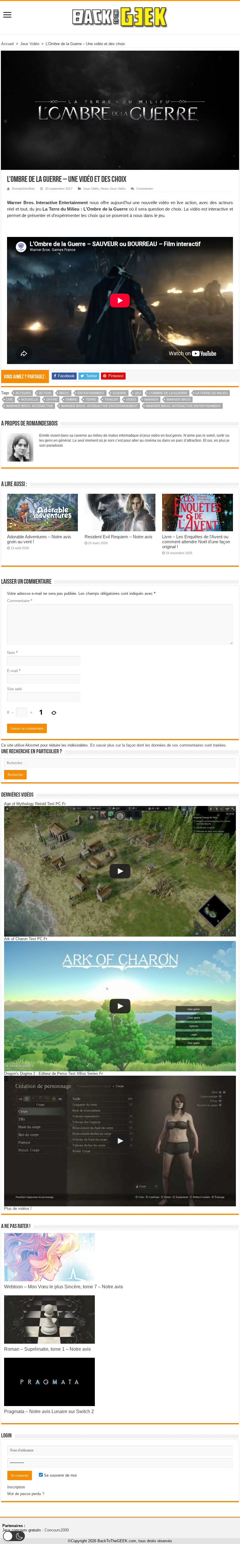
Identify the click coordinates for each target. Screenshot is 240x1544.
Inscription (16, 1487)
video (131, 399)
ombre (71, 399)
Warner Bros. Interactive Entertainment (183, 406)
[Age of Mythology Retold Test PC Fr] (120, 871)
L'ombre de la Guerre (168, 393)
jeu (138, 393)
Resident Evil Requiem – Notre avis (118, 536)
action (45, 393)
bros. (64, 393)
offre (51, 399)
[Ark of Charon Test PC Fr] (120, 1006)
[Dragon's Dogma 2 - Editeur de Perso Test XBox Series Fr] (120, 1141)
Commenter (144, 188)
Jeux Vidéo (29, 44)
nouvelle (29, 399)
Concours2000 (56, 1530)
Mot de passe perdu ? (25, 1494)
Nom (12, 652)
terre (90, 399)
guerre (119, 393)
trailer (111, 399)
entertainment (91, 393)
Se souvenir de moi (60, 1475)
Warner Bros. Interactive (29, 406)
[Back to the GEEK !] (120, 16)
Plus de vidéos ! (18, 1208)
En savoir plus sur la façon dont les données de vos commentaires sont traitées (158, 745)
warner (151, 399)
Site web (14, 689)
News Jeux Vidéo (113, 188)
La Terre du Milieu (212, 393)
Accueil (7, 44)
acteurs (23, 393)
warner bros (179, 399)
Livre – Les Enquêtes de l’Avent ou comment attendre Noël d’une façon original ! (196, 541)
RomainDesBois (23, 188)
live (9, 399)
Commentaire (19, 601)
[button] (14, 1536)
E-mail (13, 671)
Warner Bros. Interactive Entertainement (99, 406)
